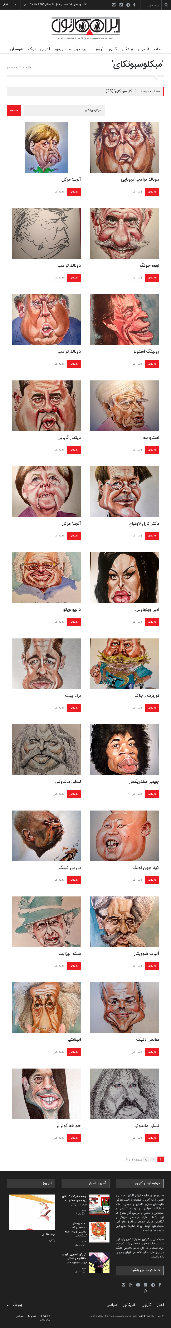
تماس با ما (45, 1320)
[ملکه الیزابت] (46, 921)
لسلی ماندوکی (68, 781)
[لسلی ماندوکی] (46, 749)
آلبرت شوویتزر (146, 954)
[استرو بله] (124, 405)
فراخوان (143, 49)
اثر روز (100, 49)
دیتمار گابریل (69, 438)
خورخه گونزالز (69, 1126)
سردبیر (19, 1316)
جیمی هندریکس (144, 781)
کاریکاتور (74, 192)
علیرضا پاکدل (47, 1235)
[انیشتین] (46, 1007)
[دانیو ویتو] (46, 577)
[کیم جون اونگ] (124, 836)
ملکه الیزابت (70, 954)
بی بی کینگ (70, 868)
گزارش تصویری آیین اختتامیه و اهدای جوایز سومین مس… (74, 1258)
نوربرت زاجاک (147, 696)
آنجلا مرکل (71, 179)
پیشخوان (79, 49)
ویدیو (59, 49)
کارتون (146, 1305)
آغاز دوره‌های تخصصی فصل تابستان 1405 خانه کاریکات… (76, 1229)
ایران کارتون (145, 1316)
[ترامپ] (31, 1212)
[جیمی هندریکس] (124, 749)
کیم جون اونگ (145, 868)
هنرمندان (16, 49)
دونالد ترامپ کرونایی (140, 179)
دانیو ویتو (72, 609)
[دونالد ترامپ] (46, 233)
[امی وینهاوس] (124, 577)
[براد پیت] (46, 663)
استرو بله (151, 438)
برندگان (127, 49)
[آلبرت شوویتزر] (124, 921)
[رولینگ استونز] (124, 319)
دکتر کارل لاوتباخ (143, 523)
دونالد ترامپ (69, 265)
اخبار (84, 1210)
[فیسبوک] (134, 5)
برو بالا (17, 1305)
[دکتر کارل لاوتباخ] (124, 491)
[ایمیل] (121, 5)
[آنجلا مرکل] (46, 147)
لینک (31, 49)
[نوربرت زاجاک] (124, 663)
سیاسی (112, 1305)
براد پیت (73, 696)
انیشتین (73, 1039)
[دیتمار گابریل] (46, 405)
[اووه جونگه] (124, 233)
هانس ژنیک (147, 1039)
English (45, 1316)
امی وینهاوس (147, 609)
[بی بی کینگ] (46, 836)
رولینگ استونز (146, 351)
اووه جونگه (149, 265)
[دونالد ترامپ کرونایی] (124, 147)
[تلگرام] (129, 5)
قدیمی (45, 49)
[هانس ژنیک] (124, 1007)
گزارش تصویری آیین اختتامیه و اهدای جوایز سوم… (57, 4)
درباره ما (32, 1316)
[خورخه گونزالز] (46, 1094)
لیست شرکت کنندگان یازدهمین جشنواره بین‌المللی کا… (74, 1200)
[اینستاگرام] (114, 5)
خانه (157, 49)
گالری (113, 49)
